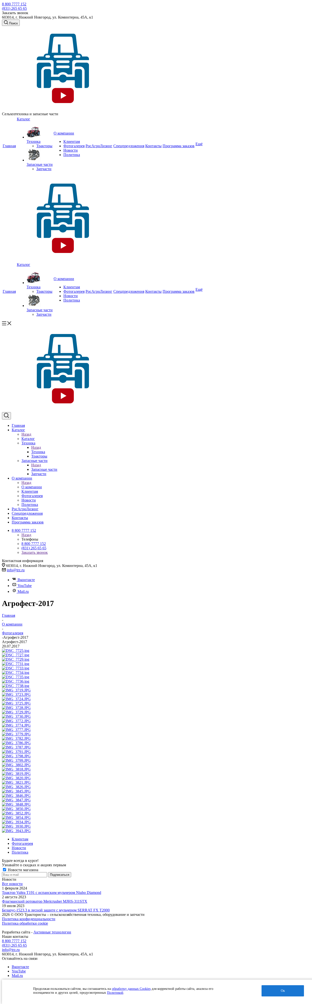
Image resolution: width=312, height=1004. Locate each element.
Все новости (12, 884)
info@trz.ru (16, 570)
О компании (31, 487)
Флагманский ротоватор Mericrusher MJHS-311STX (44, 901)
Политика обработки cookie (25, 923)
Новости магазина (22, 870)
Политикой (115, 992)
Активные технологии (52, 932)
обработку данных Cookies (131, 989)
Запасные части (44, 469)
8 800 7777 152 (14, 4)
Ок (283, 991)
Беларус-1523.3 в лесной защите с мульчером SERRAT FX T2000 (56, 910)
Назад (26, 434)
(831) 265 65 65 (14, 8)
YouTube (25, 586)
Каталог (28, 439)
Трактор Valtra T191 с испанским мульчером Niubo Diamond (51, 892)
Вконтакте (26, 580)
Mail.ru (23, 591)
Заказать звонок (34, 552)
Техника (38, 452)
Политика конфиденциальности (28, 919)
